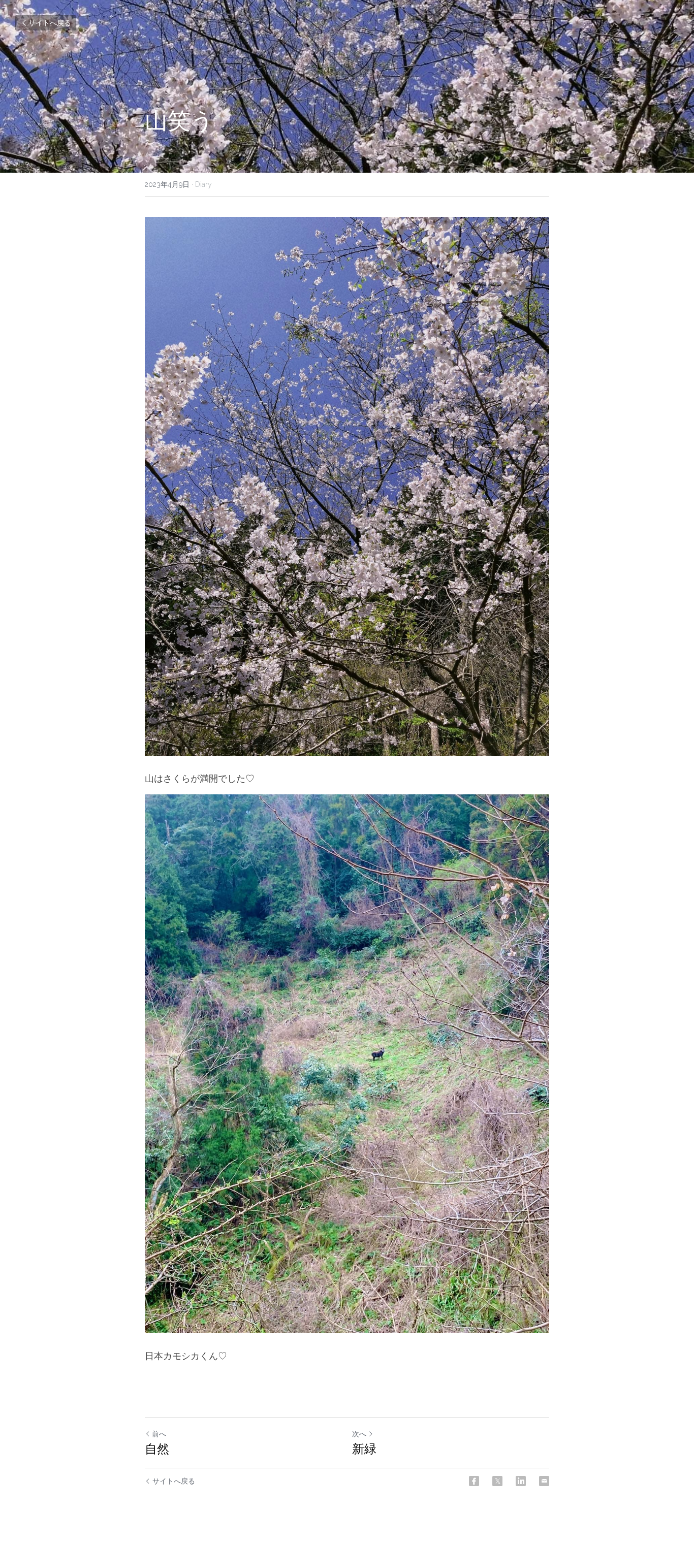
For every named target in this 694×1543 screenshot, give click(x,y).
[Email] (544, 1481)
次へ (359, 1434)
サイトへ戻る (49, 23)
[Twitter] (497, 1481)
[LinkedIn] (521, 1481)
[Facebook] (474, 1481)
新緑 (364, 1448)
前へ (159, 1434)
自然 (157, 1448)
